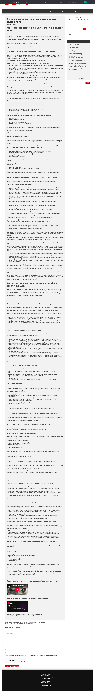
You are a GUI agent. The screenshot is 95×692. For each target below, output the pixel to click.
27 (77, 28)
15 (83, 24)
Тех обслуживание (50, 11)
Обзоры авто (17, 11)
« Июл (69, 34)
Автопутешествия (77, 11)
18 (71, 27)
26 (74, 28)
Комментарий (9, 633)
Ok (85, 2)
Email (6, 649)
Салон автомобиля (14, 618)
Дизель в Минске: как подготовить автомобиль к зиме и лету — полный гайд (78, 110)
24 (68, 28)
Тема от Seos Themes (55, 690)
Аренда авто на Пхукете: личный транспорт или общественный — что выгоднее (78, 114)
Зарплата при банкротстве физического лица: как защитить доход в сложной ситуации (78, 119)
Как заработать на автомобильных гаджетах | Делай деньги (21, 623)
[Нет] (93, 2)
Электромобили (38, 11)
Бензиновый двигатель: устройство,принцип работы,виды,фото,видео (25, 622)
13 (77, 24)
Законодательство (63, 11)
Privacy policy (80, 2)
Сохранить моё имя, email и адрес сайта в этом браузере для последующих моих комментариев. (31, 655)
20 (77, 27)
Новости (8, 11)
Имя (6, 646)
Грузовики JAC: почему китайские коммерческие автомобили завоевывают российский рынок (77, 95)
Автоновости (27, 11)
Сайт (6, 652)
